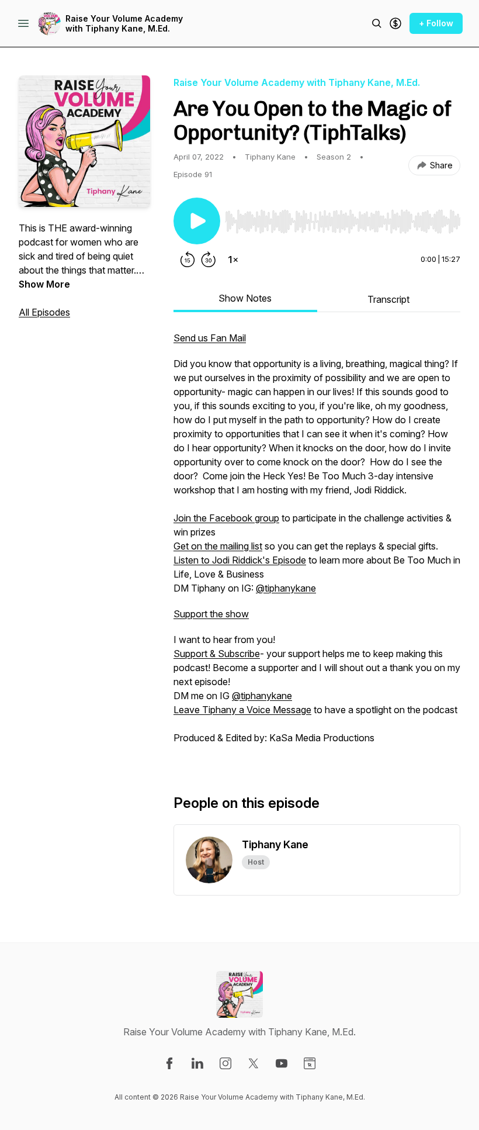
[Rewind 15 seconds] (187, 259)
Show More (44, 284)
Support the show (211, 614)
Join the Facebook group (226, 518)
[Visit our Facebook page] (169, 1063)
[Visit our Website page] (309, 1063)
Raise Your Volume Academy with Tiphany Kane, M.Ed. (124, 23)
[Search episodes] (376, 23)
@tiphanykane (286, 588)
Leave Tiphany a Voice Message (242, 710)
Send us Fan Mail (209, 338)
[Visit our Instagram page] (225, 1063)
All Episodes (44, 312)
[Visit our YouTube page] (281, 1063)
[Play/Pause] (196, 221)
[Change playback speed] (233, 259)
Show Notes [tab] (245, 298)
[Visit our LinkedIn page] (197, 1063)
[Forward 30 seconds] (208, 259)
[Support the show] (395, 23)
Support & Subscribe (216, 653)
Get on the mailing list (217, 546)
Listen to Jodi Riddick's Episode (239, 560)
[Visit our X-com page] (253, 1063)
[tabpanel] (316, 543)
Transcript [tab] (388, 299)
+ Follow (436, 23)
